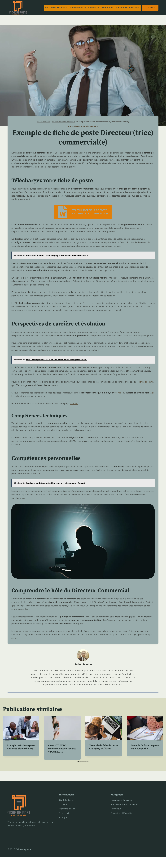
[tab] (78, 761)
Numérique (107, 7)
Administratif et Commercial (84, 7)
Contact (150, 7)
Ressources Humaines (56, 7)
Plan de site (64, 813)
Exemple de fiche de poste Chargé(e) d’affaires (103, 747)
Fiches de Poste (43, 121)
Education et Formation (127, 7)
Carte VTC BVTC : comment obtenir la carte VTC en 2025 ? (62, 748)
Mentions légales (67, 808)
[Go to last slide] (7, 738)
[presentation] (21, 728)
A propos (63, 817)
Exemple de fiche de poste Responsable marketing (21, 747)
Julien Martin (83, 664)
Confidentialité (66, 799)
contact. (74, 403)
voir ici (118, 392)
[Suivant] (159, 738)
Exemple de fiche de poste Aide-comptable (145, 747)
